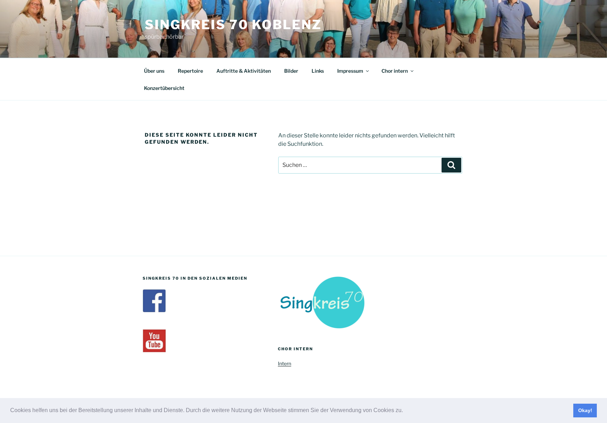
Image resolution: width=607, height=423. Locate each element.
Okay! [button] (585, 410)
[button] (405, 411)
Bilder (291, 71)
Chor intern (394, 71)
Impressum (350, 71)
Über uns (154, 71)
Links (318, 71)
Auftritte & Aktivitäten (243, 71)
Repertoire (190, 71)
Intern (284, 363)
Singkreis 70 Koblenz (233, 24)
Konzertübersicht (164, 88)
